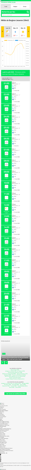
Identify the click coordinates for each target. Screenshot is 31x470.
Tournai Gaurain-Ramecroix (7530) (15, 372)
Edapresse (2, 407)
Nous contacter (3, 445)
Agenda (1, 420)
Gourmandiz (2, 415)
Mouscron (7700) (6, 386)
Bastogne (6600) (7, 375)
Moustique (2, 411)
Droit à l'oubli (2, 435)
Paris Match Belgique (4, 410)
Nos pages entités (3, 442)
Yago (1, 419)
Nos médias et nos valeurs (5, 449)
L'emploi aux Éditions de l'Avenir (6, 448)
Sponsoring (2, 452)
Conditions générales (4, 438)
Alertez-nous (2, 447)
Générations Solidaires (4, 430)
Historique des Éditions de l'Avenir (6, 450)
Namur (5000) (23, 384)
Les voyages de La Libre (4, 422)
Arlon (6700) (11, 387)
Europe (24, 6)
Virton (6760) (18, 387)
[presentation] (3, 363)
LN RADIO (2, 414)
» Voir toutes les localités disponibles (15, 394)
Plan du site (2, 439)
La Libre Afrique (3, 416)
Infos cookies (2, 433)
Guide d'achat (2, 441)
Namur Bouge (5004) (15, 369)
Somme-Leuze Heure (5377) (15, 377)
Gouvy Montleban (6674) (23, 386)
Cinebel (1, 418)
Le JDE (1, 427)
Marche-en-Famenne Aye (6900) (9, 373)
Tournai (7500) (14, 386)
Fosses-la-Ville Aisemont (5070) (19, 375)
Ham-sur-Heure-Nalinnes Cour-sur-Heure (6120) (15, 376)
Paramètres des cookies (4, 436)
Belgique (15, 6)
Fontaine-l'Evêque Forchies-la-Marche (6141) (15, 379)
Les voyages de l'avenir (4, 421)
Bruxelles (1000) (7, 384)
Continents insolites (4, 424)
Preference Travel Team (4, 425)
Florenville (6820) (15, 384)
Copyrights (2, 437)
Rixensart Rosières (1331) (22, 373)
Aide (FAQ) (2, 444)
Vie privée (2, 432)
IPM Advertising (3, 426)
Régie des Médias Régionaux (5, 428)
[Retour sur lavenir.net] (15, 0)
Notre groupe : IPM (3, 453)
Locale (5, 6)
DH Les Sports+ (3, 409)
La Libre (1, 408)
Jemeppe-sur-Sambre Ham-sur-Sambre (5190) (15, 371)
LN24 (1, 413)
